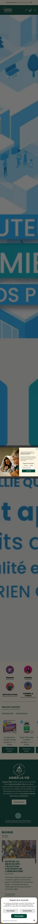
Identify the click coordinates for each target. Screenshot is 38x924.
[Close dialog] (37, 449)
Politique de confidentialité (10, 920)
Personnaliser (27, 911)
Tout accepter (19, 916)
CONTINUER (28, 470)
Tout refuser (10, 911)
